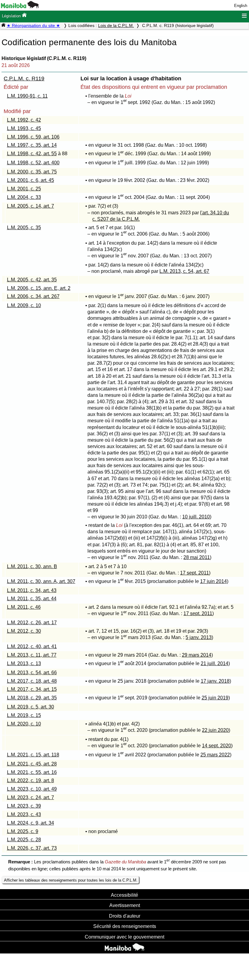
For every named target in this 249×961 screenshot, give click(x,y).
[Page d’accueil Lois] (3, 25)
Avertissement (124, 905)
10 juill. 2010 (196, 516)
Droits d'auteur (124, 916)
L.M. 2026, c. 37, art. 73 (32, 848)
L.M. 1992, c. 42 (24, 119)
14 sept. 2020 (216, 745)
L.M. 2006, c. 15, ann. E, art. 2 (38, 288)
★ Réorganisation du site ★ (33, 25)
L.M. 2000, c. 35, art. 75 (32, 171)
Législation (12, 16)
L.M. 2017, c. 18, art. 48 (32, 681)
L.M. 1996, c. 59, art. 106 (33, 136)
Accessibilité (124, 895)
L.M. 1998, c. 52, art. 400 (33, 162)
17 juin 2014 (213, 581)
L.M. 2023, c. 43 (24, 814)
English (240, 5)
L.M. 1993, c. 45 (24, 128)
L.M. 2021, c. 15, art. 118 (33, 754)
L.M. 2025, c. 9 (22, 831)
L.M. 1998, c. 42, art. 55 (32, 153)
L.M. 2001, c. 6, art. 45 (30, 180)
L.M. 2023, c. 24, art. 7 (30, 797)
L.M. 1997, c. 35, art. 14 (32, 145)
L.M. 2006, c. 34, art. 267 (33, 296)
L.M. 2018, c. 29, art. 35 (32, 697)
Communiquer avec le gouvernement (124, 936)
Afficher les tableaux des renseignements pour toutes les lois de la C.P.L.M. (71, 880)
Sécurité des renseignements (124, 926)
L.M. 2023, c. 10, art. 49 (32, 789)
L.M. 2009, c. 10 (24, 305)
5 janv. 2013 (199, 637)
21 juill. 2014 (214, 663)
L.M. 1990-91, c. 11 (27, 96)
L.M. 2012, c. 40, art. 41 (32, 646)
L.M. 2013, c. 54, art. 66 (32, 672)
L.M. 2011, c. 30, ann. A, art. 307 (41, 581)
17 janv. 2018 (215, 681)
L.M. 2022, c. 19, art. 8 (30, 780)
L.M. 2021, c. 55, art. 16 (32, 772)
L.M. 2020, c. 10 (24, 723)
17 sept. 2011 (194, 572)
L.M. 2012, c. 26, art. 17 (32, 622)
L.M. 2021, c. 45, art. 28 (32, 763)
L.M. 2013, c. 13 (24, 663)
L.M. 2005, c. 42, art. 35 (32, 279)
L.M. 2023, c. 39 (24, 806)
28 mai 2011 (196, 557)
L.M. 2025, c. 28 (24, 839)
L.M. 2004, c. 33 (24, 197)
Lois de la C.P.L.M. (116, 25)
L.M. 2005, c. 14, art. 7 (30, 206)
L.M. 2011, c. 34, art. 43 (31, 590)
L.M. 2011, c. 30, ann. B (32, 566)
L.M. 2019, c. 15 (24, 715)
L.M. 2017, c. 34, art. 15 (32, 689)
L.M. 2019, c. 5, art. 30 (30, 706)
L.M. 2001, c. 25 (24, 188)
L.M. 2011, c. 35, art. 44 (31, 598)
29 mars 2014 (196, 655)
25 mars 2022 (215, 754)
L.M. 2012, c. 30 (24, 631)
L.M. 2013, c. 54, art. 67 (184, 271)
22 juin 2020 (215, 730)
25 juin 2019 (215, 697)
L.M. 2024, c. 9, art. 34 (30, 822)
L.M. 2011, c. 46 (24, 607)
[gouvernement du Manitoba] (20, 7)
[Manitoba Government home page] (124, 948)
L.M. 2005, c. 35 (24, 227)
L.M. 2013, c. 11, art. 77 (31, 655)
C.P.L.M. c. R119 (24, 78)
